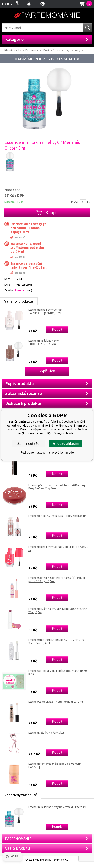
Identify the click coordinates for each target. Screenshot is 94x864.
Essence (19, 290)
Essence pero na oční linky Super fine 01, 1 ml (28, 265)
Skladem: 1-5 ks (13, 201)
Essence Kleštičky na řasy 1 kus (46, 733)
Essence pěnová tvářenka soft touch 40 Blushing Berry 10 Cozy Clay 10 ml (56, 486)
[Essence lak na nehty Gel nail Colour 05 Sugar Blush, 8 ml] (14, 320)
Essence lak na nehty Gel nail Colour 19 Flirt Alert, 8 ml (58, 548)
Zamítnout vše (28, 443)
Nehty (56, 50)
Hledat (87, 27)
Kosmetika (31, 50)
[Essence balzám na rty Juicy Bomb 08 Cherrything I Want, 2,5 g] (14, 619)
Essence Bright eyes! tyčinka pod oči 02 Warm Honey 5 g (55, 765)
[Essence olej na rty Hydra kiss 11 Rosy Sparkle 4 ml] (14, 526)
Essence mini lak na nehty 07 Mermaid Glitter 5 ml (57, 807)
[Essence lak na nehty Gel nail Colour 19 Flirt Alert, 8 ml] (14, 557)
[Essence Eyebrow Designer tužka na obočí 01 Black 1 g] (14, 465)
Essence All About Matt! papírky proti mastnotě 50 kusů (57, 672)
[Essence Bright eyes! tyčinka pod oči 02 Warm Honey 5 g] (14, 774)
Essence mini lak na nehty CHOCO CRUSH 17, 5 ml (43, 342)
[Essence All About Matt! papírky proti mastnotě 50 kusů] (14, 681)
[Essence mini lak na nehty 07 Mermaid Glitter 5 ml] (47, 129)
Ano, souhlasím (66, 443)
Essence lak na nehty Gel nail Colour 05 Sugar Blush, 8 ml (45, 311)
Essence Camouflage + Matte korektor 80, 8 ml (55, 702)
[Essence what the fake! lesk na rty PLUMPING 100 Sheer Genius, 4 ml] (14, 650)
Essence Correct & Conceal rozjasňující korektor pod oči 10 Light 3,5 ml (56, 579)
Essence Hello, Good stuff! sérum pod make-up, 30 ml (27, 248)
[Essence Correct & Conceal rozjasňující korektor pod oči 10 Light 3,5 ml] (14, 588)
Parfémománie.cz (47, 15)
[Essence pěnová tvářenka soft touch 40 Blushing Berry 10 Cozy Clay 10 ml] (14, 496)
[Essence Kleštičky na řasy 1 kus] (14, 743)
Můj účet (29, 4)
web (28, 290)
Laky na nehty (72, 50)
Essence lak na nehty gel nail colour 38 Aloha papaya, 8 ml (28, 228)
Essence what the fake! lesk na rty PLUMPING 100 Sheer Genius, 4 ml (56, 641)
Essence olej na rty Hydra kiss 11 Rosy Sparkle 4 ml (57, 516)
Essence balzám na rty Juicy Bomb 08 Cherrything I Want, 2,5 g (58, 610)
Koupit (57, 329)
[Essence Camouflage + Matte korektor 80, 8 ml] (14, 712)
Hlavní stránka (12, 50)
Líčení (45, 50)
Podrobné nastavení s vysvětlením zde (47, 452)
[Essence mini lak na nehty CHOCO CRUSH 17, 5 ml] (14, 351)
